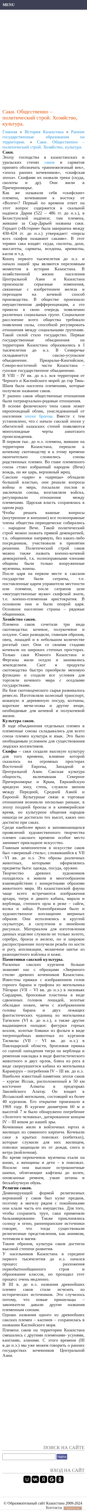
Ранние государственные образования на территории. (43, 136)
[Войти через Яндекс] (43, 1479)
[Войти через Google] (51, 1479)
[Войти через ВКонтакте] (35, 1479)
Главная (9, 131)
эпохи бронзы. (39, 416)
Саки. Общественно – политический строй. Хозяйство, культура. (43, 144)
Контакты (54, 1507)
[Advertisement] (43, 56)
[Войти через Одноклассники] (60, 1479)
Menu (9, 5)
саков (49, 162)
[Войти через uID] (27, 1479)
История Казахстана (44, 131)
